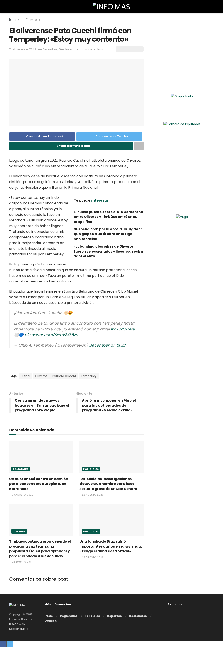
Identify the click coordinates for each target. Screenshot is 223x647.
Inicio (14, 19)
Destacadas (68, 49)
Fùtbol (25, 376)
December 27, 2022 (107, 345)
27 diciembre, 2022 (22, 49)
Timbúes (19, 531)
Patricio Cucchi (64, 376)
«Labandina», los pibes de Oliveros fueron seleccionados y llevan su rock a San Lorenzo (108, 251)
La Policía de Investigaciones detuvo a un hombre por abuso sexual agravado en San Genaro (108, 483)
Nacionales (138, 616)
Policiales (21, 469)
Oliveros (41, 376)
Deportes (35, 19)
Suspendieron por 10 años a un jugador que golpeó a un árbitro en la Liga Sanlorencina (108, 234)
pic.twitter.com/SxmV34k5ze (51, 334)
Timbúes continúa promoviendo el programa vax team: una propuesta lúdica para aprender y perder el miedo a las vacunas (40, 548)
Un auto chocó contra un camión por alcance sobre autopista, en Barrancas (38, 483)
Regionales (69, 616)
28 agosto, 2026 (22, 494)
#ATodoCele (122, 329)
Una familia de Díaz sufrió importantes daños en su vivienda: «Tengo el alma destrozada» (110, 546)
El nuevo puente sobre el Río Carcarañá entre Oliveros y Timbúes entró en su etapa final (108, 217)
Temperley (89, 376)
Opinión (50, 621)
